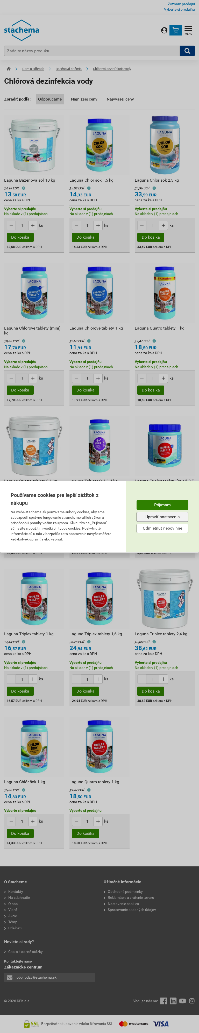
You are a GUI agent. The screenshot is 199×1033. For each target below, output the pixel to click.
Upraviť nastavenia (162, 516)
